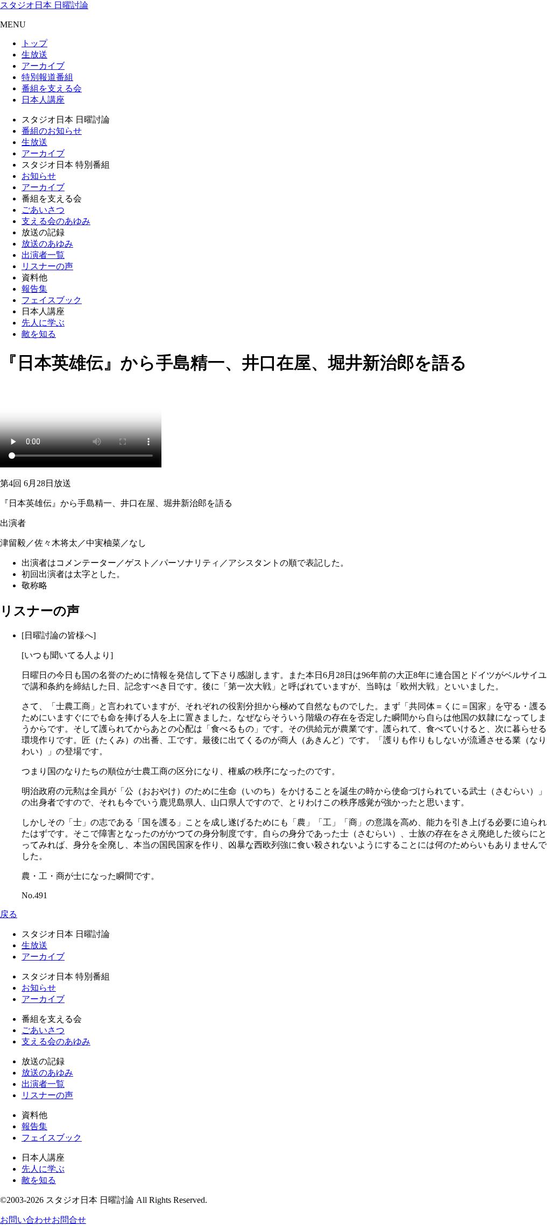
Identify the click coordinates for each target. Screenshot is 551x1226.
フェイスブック (52, 300)
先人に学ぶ (43, 322)
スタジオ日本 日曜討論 (44, 5)
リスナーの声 (47, 266)
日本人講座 (43, 99)
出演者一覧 (43, 254)
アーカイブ (43, 65)
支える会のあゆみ (56, 221)
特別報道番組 (47, 77)
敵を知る (39, 333)
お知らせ (39, 176)
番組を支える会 (52, 88)
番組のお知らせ (52, 130)
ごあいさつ (43, 209)
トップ (34, 43)
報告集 (34, 288)
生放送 (34, 54)
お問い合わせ (26, 1219)
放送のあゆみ (47, 243)
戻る (8, 914)
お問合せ (69, 1219)
